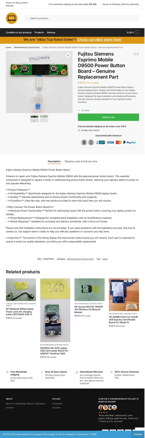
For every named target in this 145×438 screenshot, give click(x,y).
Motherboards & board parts (27, 47)
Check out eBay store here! (99, 39)
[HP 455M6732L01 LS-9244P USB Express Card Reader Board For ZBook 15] (124, 294)
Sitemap (10, 5)
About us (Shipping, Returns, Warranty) (121, 4)
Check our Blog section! (17, 2)
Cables (9, 304)
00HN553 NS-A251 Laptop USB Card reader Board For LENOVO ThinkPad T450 (54, 351)
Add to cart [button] (21, 324)
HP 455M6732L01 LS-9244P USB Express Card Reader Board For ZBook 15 (123, 320)
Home (8, 47)
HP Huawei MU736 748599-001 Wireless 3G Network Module (89, 309)
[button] (133, 32)
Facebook (57, 403)
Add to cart (108, 117)
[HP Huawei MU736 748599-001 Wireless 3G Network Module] (89, 289)
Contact (10, 407)
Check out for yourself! (111, 421)
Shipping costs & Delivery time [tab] (81, 161)
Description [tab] (54, 161)
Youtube (56, 407)
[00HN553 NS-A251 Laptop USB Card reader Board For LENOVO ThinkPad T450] (55, 310)
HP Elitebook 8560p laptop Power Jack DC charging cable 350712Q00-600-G (19, 312)
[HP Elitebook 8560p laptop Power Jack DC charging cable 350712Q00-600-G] (21, 289)
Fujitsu (105, 259)
